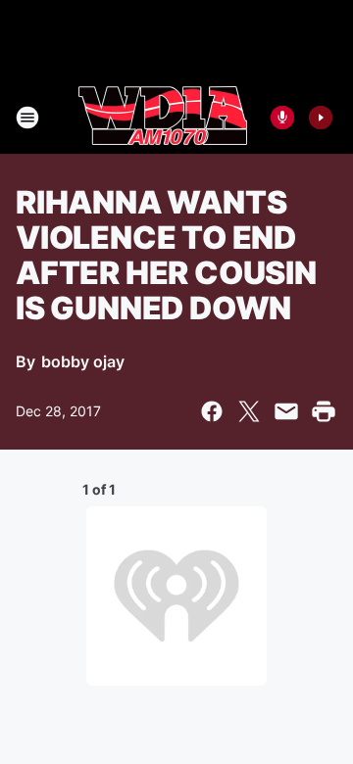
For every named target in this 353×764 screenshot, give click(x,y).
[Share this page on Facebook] (212, 411)
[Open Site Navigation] (27, 117)
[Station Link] (162, 117)
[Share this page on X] (249, 411)
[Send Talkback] (282, 117)
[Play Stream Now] (320, 117)
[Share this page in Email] (286, 411)
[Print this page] (323, 411)
